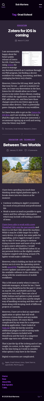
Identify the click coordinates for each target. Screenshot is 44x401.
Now (4, 379)
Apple (7, 362)
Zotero (10, 65)
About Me (6, 382)
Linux (22, 362)
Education (22, 25)
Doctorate (9, 129)
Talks (4, 387)
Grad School (18, 129)
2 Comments (32, 150)
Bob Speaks (7, 385)
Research (27, 129)
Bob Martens (22, 4)
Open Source (30, 362)
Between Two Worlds (22, 145)
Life (21, 139)
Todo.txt (5, 328)
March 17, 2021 (23, 41)
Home (4, 376)
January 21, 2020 (16, 150)
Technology (29, 139)
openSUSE (12, 267)
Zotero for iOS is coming (22, 32)
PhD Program (19, 365)
